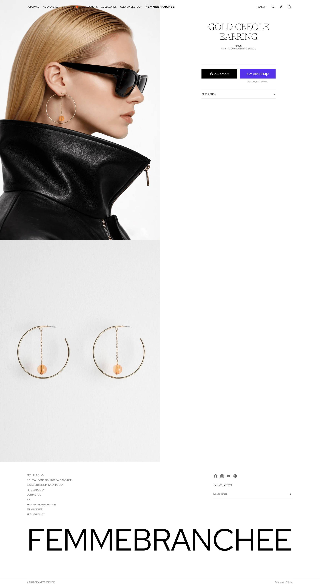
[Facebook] (215, 476)
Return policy (35, 475)
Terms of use (34, 509)
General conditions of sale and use (49, 480)
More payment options (257, 82)
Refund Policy (36, 489)
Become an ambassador (41, 504)
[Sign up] (290, 494)
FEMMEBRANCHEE (45, 582)
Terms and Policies (284, 582)
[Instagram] (222, 476)
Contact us (34, 494)
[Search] (273, 7)
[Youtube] (228, 476)
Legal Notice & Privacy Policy (45, 484)
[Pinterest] (235, 476)
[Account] (281, 7)
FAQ (29, 499)
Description (208, 94)
